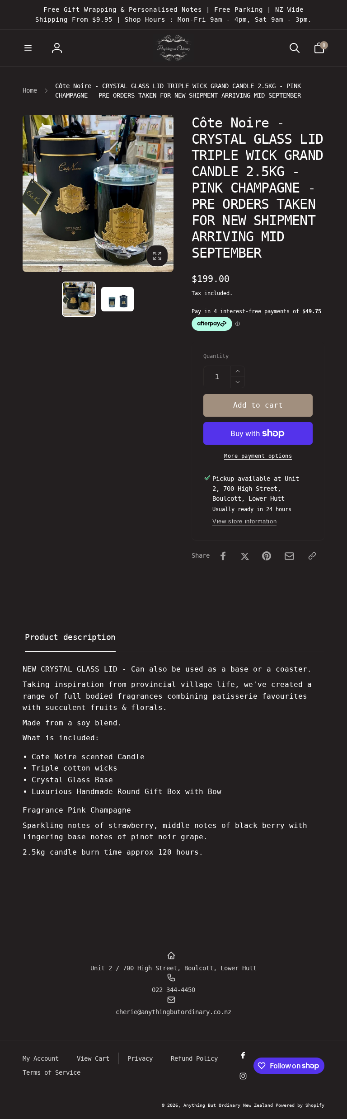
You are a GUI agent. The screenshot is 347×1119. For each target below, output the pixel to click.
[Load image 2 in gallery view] (117, 299)
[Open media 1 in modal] (98, 193)
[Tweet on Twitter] (244, 555)
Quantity (216, 356)
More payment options (258, 456)
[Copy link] (312, 555)
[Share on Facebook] (223, 555)
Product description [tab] (70, 637)
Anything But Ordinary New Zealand (229, 1105)
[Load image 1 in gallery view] (79, 299)
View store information (244, 521)
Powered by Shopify (300, 1105)
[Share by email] (289, 556)
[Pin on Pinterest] (266, 555)
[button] (28, 48)
